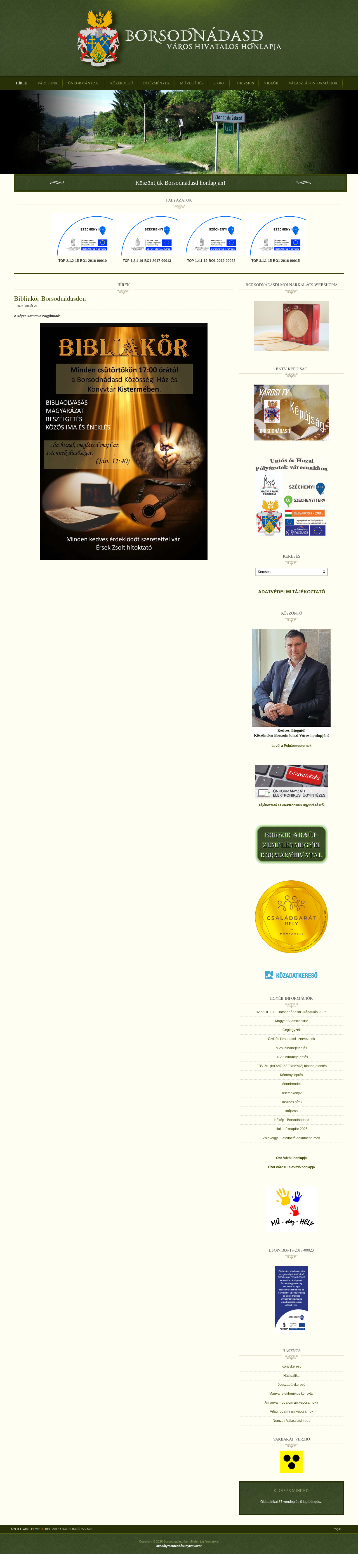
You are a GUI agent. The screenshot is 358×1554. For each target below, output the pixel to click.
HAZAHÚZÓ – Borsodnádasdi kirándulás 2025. (291, 1012)
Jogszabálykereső (291, 1385)
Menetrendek (291, 1084)
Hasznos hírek (291, 1102)
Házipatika (291, 1376)
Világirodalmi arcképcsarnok (291, 1411)
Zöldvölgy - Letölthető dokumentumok (291, 1138)
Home (35, 1529)
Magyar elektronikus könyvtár (291, 1394)
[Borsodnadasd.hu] (179, 40)
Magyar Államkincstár (291, 1021)
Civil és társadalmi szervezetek (291, 1039)
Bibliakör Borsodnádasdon (50, 298)
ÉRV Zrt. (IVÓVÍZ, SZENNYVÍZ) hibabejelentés (291, 1066)
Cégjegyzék (291, 1030)
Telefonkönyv (291, 1093)
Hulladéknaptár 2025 (291, 1129)
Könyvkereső (292, 1366)
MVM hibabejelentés (291, 1048)
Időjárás (291, 1111)
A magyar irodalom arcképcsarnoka (291, 1402)
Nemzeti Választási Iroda (291, 1421)
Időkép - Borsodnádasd (291, 1120)
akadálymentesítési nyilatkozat (179, 1546)
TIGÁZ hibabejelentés (291, 1057)
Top (337, 1529)
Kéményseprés (291, 1075)
